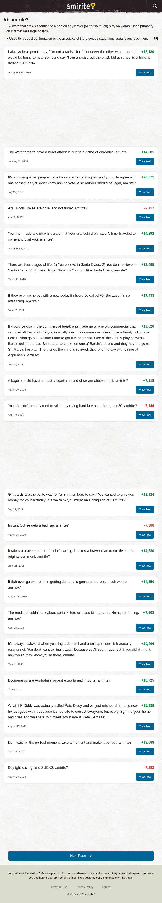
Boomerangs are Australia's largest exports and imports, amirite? (59, 680)
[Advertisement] (81, 112)
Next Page (78, 855)
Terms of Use (59, 887)
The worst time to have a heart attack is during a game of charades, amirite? (68, 152)
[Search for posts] (155, 6)
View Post (145, 72)
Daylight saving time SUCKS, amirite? (38, 768)
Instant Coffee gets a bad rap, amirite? (38, 525)
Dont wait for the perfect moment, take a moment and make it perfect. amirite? (69, 742)
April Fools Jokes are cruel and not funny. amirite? (47, 208)
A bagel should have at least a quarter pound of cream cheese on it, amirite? (68, 381)
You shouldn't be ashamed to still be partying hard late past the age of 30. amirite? (72, 406)
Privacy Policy (84, 887)
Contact (106, 887)
